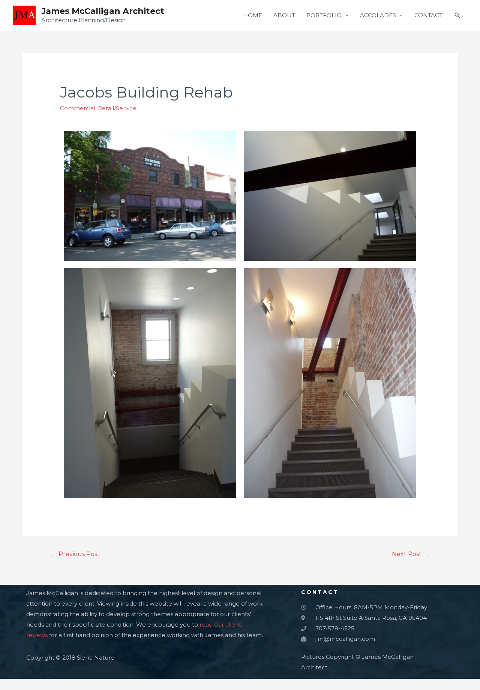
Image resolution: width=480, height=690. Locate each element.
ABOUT (284, 15)
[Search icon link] (457, 15)
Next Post (410, 554)
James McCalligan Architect (102, 11)
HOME (252, 15)
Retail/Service (117, 108)
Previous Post (75, 554)
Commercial (77, 108)
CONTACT (428, 15)
